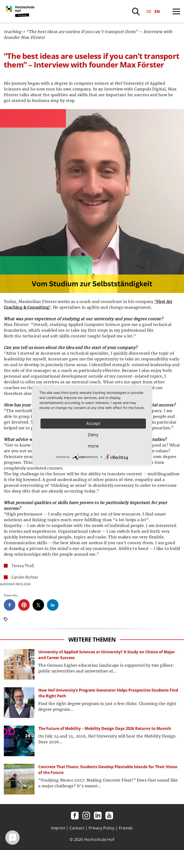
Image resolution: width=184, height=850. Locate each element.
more (93, 445)
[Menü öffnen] (176, 11)
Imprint (58, 828)
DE (148, 11)
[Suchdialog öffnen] (136, 11)
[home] (21, 21)
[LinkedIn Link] (98, 815)
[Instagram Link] (86, 815)
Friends (126, 828)
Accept (93, 423)
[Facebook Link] (75, 815)
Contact (76, 828)
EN (157, 11)
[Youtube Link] (109, 815)
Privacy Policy (102, 828)
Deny (93, 434)
